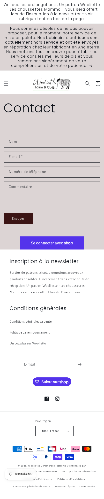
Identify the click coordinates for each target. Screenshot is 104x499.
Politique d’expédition (71, 479)
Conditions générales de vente (31, 321)
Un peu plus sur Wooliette (28, 343)
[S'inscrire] (79, 364)
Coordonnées (87, 486)
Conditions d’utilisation (38, 479)
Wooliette (34, 465)
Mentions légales (65, 486)
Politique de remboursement (30, 332)
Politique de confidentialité (79, 471)
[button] (6, 83)
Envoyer (18, 218)
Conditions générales (38, 308)
